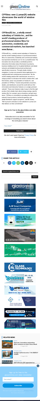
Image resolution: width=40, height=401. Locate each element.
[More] (31, 152)
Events (15, 340)
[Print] (31, 163)
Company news (17, 350)
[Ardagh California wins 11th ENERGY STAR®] (7, 354)
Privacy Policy (29, 135)
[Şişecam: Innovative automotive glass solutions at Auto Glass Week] (7, 344)
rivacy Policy (29, 391)
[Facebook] (9, 163)
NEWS (3, 22)
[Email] (27, 163)
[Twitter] (14, 163)
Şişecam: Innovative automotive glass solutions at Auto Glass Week (25, 343)
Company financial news (14, 22)
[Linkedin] (22, 163)
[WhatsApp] (18, 163)
